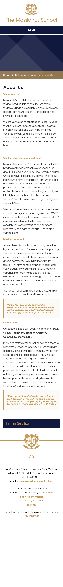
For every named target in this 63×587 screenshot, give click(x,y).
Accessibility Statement (31, 500)
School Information (26, 75)
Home (6, 75)
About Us (47, 75)
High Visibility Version (31, 496)
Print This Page (31, 515)
